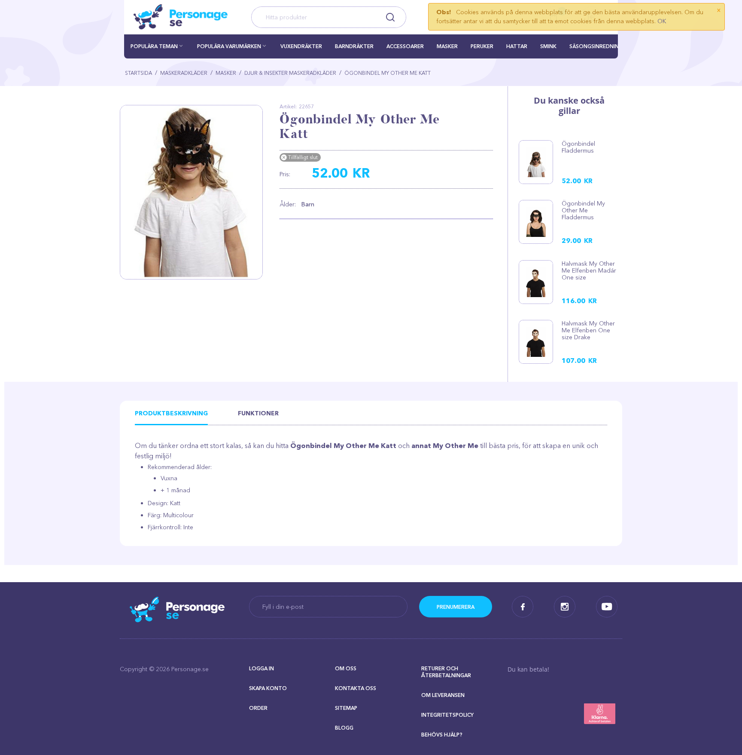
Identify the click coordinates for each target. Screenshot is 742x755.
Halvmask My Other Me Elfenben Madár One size (589, 270)
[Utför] (455, 606)
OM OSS (345, 668)
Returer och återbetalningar (446, 671)
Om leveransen (443, 695)
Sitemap (346, 708)
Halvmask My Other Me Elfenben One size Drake (588, 330)
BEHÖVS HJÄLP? (441, 734)
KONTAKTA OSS (355, 688)
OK (661, 21)
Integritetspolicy (447, 715)
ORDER (258, 708)
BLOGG (344, 727)
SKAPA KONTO (268, 688)
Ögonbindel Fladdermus (578, 147)
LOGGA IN (261, 668)
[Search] (390, 17)
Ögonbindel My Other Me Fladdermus (583, 210)
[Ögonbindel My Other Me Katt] (194, 192)
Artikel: (288, 106)
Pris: (285, 174)
